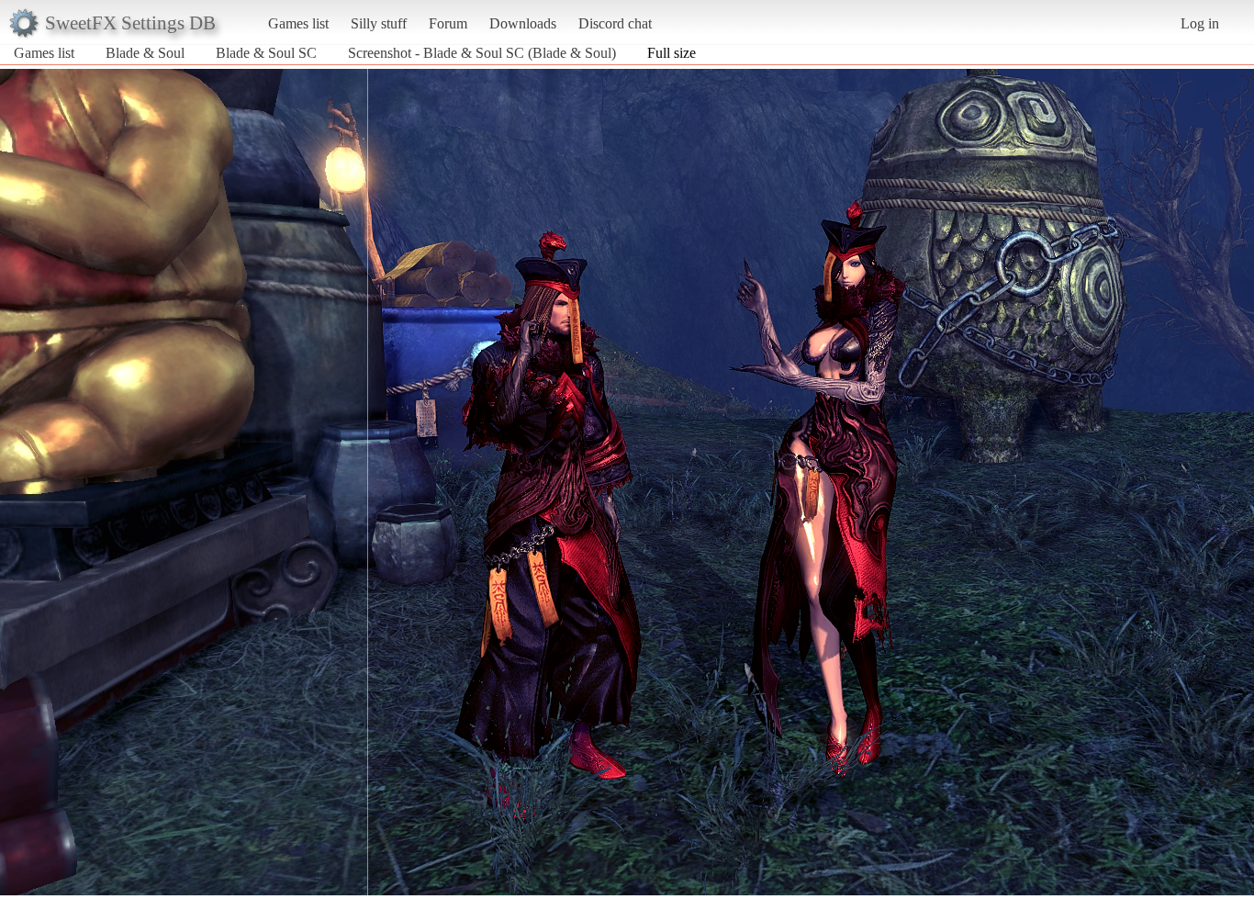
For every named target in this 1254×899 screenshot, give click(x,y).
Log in (1200, 23)
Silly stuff (379, 23)
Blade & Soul (145, 53)
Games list (298, 23)
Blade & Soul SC (266, 53)
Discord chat (615, 23)
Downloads (522, 23)
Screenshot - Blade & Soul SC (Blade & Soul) (482, 53)
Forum (448, 23)
